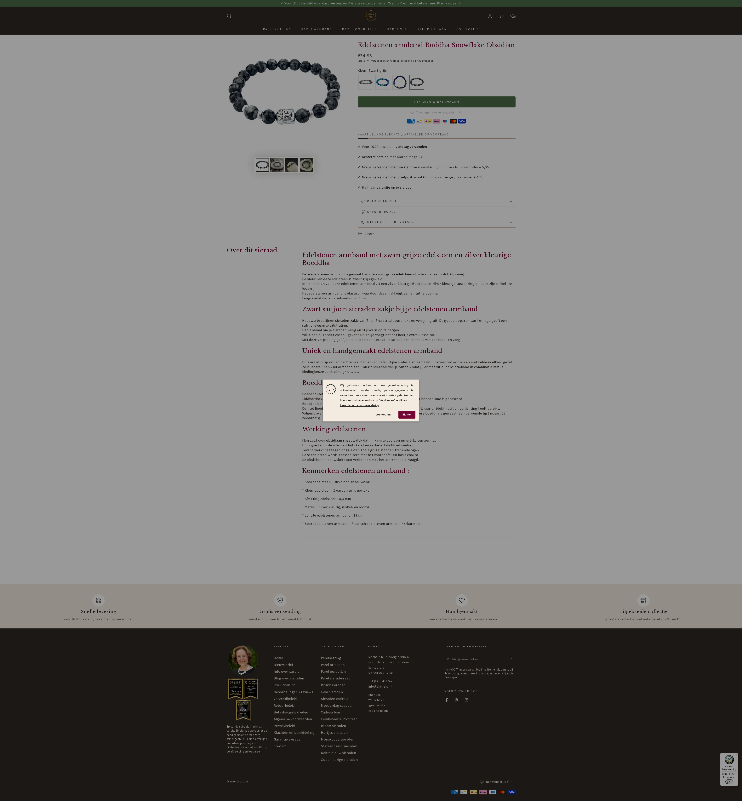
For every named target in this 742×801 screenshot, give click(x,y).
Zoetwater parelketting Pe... (29, 779)
